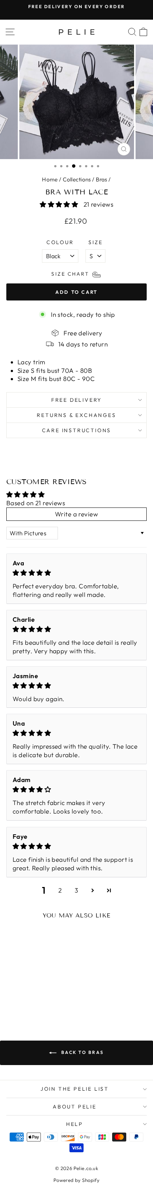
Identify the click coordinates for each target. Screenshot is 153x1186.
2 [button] (60, 890)
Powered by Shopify (76, 1180)
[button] (60, 204)
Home (50, 179)
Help (74, 1124)
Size (95, 242)
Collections (77, 179)
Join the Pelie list (74, 1088)
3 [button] (76, 890)
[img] (76, 572)
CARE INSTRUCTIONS (76, 430)
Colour (60, 242)
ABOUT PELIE (75, 1106)
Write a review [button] (76, 514)
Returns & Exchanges (76, 415)
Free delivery (76, 400)
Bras (101, 179)
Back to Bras (81, 1052)
